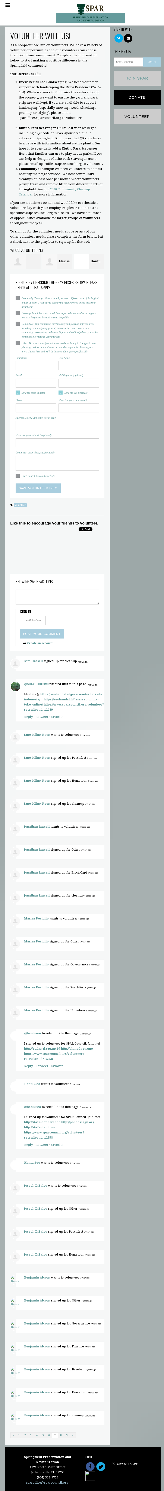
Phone (19, 400)
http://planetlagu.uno (77, 1048)
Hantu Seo (32, 1084)
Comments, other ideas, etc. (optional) (35, 452)
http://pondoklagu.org (77, 1122)
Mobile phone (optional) (71, 375)
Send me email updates (33, 392)
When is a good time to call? (73, 400)
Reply (28, 716)
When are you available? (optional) (33, 435)
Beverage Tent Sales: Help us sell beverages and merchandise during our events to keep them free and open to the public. (59, 315)
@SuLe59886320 (36, 684)
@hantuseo (32, 1033)
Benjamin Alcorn (37, 1277)
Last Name (64, 357)
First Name (21, 357)
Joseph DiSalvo (35, 1185)
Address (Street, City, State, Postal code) (36, 417)
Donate (137, 97)
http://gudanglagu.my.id (42, 1048)
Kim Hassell (33, 661)
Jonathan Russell (37, 826)
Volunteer (20, 505)
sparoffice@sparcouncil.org (47, 1482)
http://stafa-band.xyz (40, 1127)
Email (19, 375)
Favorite (57, 716)
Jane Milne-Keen (37, 734)
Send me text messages (76, 392)
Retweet (41, 716)
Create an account (40, 643)
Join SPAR (137, 78)
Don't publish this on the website (38, 476)
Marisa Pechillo (36, 918)
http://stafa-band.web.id (42, 1122)
